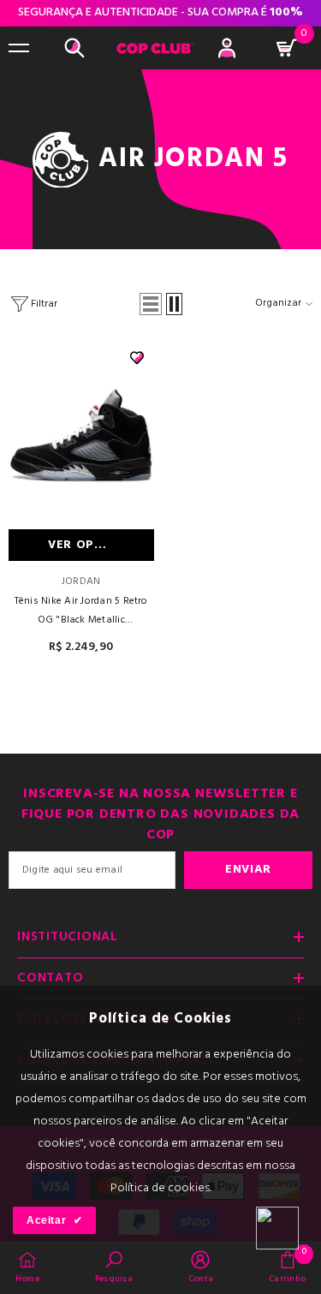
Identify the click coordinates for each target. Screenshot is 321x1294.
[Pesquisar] (74, 48)
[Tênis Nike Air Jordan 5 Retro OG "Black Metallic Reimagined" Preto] (81, 435)
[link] (113, 1266)
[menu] (19, 48)
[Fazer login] (227, 48)
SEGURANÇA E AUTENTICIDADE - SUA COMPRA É (160, 22)
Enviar (248, 870)
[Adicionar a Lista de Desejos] (137, 358)
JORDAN (81, 581)
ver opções (88, 545)
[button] (151, 304)
